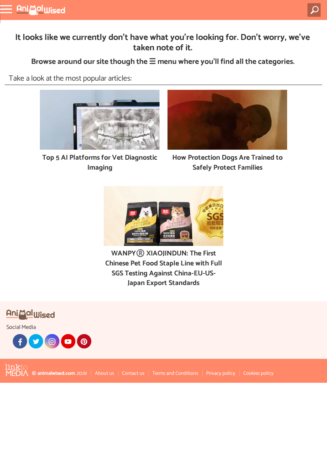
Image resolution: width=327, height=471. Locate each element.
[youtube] (68, 341)
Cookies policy (258, 373)
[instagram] (52, 341)
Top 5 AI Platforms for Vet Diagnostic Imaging (99, 163)
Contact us (133, 373)
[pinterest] (84, 341)
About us (104, 373)
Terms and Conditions (175, 373)
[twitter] (36, 341)
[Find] (316, 10)
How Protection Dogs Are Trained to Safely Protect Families (227, 163)
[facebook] (20, 341)
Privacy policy (220, 373)
